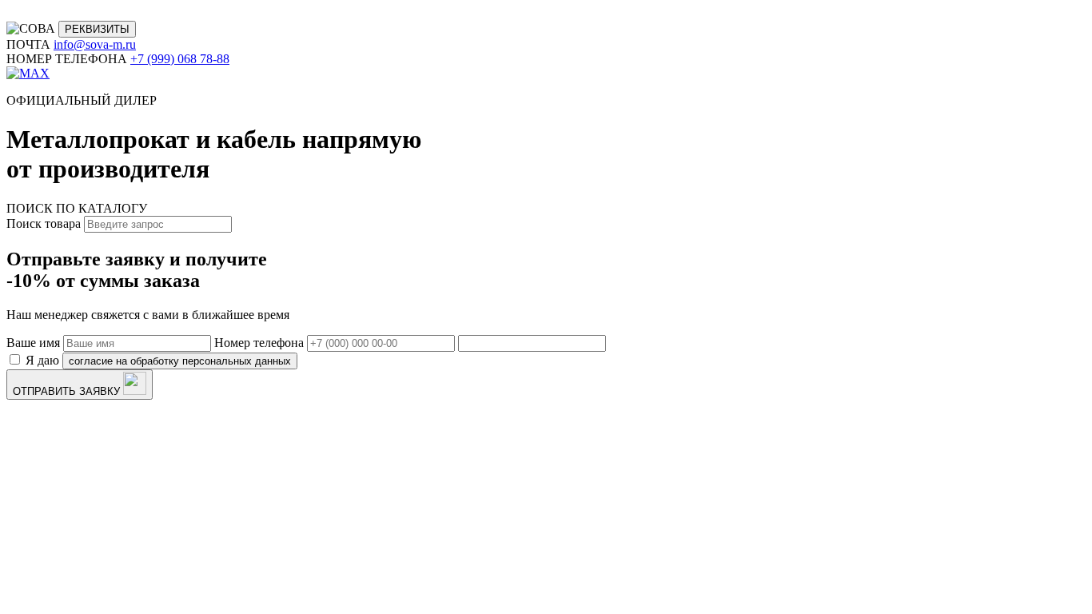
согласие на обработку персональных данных (180, 361)
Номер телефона (259, 342)
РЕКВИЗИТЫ (97, 29)
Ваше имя (33, 342)
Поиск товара (43, 223)
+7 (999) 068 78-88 (179, 59)
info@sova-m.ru (95, 44)
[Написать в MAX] (28, 73)
